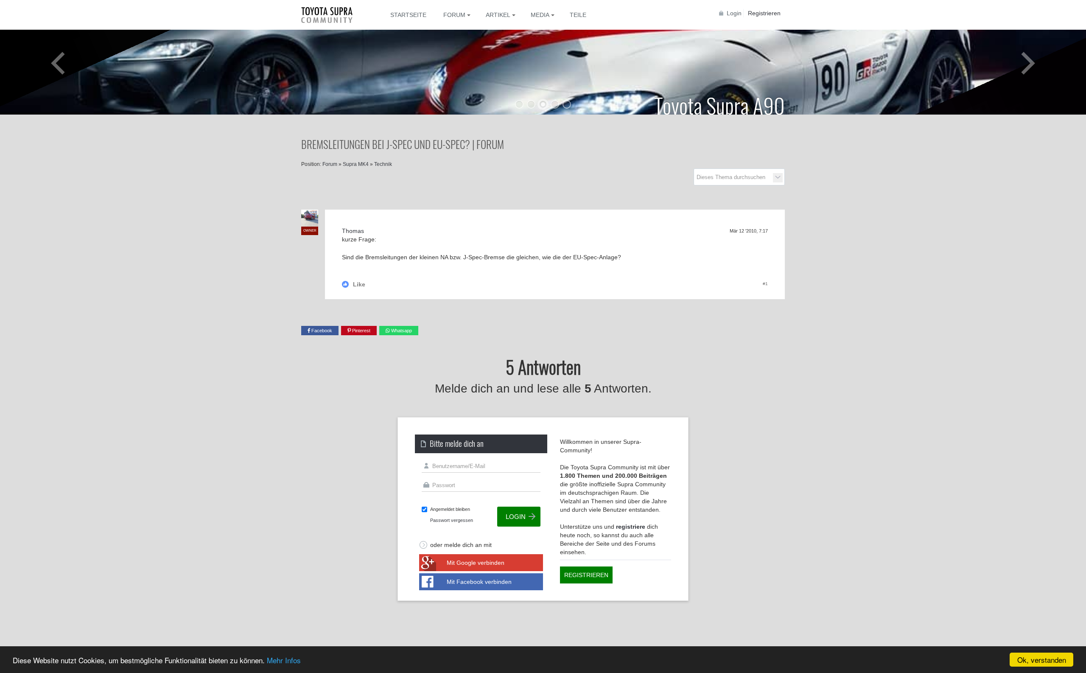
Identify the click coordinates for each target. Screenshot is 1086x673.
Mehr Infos (284, 660)
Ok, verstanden (1041, 659)
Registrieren (764, 13)
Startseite (408, 14)
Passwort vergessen (451, 520)
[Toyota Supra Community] (333, 15)
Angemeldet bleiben (450, 509)
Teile (578, 14)
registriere (630, 526)
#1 (765, 283)
